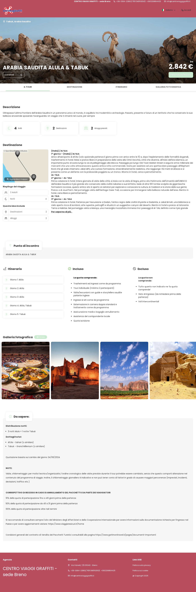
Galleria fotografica (168, 86)
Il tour (28, 86)
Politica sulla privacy (142, 565)
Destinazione (74, 86)
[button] (3, 87)
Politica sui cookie (140, 570)
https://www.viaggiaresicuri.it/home (66, 523)
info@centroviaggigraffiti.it (178, 1)
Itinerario (121, 86)
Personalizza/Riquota (180, 74)
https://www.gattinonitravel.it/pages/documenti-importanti (125, 534)
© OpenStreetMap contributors (15, 151)
